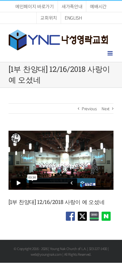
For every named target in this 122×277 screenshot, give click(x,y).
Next (106, 108)
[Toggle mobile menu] (110, 53)
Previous (89, 108)
